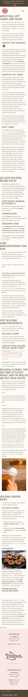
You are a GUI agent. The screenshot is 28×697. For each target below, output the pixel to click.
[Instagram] (13, 5)
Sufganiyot (11, 575)
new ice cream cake (13, 355)
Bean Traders (12, 305)
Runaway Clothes (16, 600)
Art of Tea (7, 420)
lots (17, 286)
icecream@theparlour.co (17, 3)
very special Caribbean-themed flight (12, 443)
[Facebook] (15, 5)
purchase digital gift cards (9, 132)
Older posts (3, 627)
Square (19, 28)
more (19, 286)
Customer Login (7, 695)
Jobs (15, 695)
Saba (11, 439)
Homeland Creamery (10, 454)
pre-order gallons (18, 543)
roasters (12, 288)
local (8, 288)
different (4, 288)
